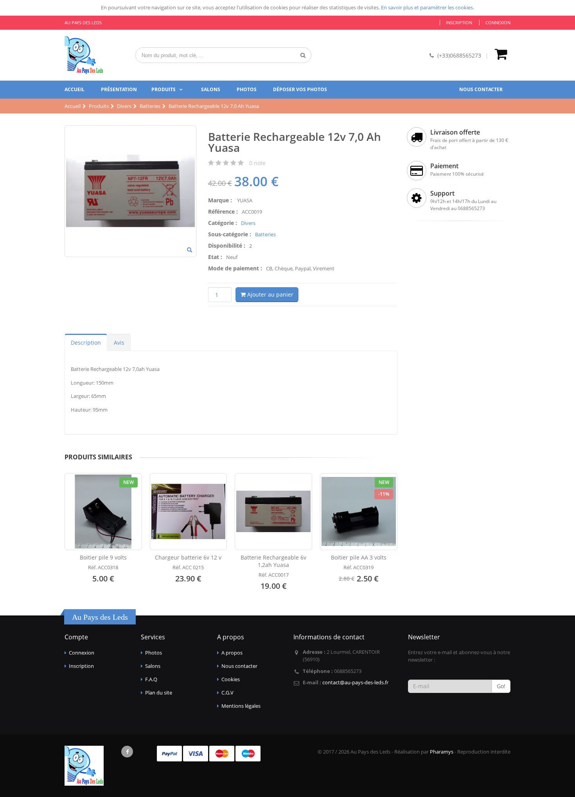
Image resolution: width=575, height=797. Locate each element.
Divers (248, 223)
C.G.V (227, 692)
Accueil (74, 89)
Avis (119, 342)
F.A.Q (151, 679)
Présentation (119, 89)
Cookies (230, 679)
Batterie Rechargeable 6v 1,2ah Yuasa (273, 561)
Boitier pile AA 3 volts (358, 557)
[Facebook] (127, 751)
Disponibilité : (226, 245)
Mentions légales (241, 705)
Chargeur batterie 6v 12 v (188, 557)
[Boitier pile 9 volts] (103, 512)
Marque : (220, 200)
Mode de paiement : (235, 268)
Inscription (459, 22)
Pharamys (441, 751)
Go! (501, 686)
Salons (210, 89)
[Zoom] (189, 250)
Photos (247, 89)
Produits (163, 89)
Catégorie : (222, 223)
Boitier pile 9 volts (103, 557)
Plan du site (158, 692)
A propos (232, 652)
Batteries (265, 234)
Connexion (497, 22)
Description (86, 342)
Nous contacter (481, 89)
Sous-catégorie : (229, 234)
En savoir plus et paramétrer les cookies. (427, 7)
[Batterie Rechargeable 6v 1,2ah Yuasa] (273, 512)
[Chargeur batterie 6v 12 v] (188, 512)
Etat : (215, 257)
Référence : (223, 211)
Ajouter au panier (269, 294)
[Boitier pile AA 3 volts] (359, 512)
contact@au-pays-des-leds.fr (355, 682)
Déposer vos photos (300, 89)
